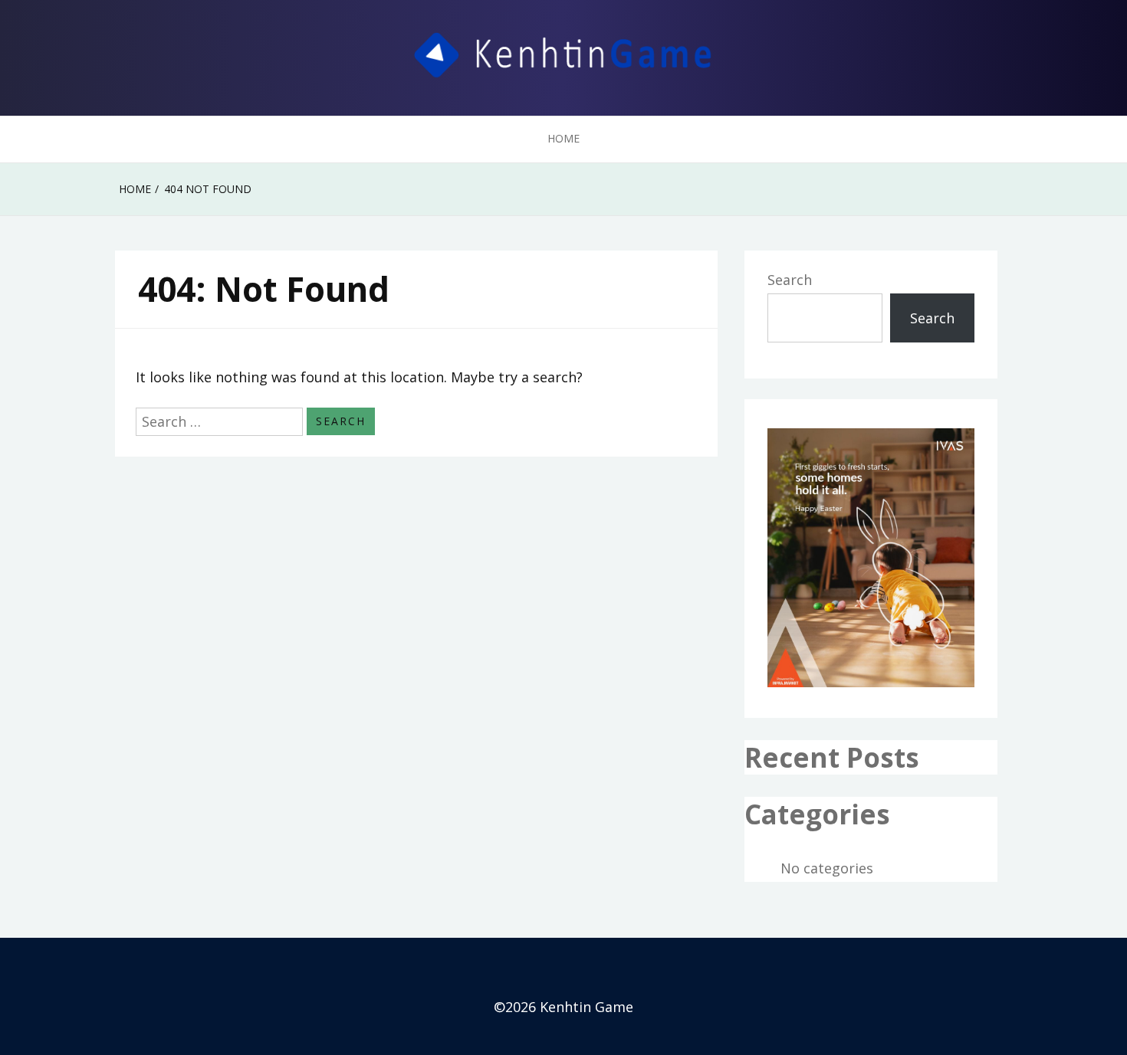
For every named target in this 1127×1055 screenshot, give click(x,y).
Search (789, 279)
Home (563, 138)
